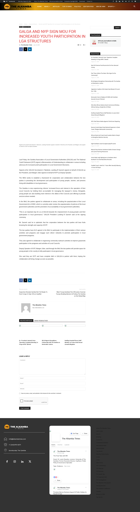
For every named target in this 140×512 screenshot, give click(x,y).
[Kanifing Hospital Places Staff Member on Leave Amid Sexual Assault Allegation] (75, 332)
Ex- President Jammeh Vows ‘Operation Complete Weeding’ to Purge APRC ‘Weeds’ (28, 342)
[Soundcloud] (125, 1)
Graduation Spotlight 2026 (71, 1)
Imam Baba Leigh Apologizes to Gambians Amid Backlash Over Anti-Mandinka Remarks (103, 158)
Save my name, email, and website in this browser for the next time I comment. (41, 393)
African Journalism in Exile (107, 41)
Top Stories (67, 6)
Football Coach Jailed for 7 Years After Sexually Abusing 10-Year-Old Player (106, 166)
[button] (134, 7)
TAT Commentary (101, 465)
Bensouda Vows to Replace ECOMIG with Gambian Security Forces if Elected (104, 98)
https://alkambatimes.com (38, 307)
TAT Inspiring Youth (101, 477)
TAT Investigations (101, 480)
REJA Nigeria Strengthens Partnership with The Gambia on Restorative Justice (51, 342)
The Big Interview (100, 485)
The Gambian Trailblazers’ (103, 488)
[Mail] (122, 1)
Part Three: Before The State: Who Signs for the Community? (103, 74)
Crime (98, 460)
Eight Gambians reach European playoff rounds (103, 143)
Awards (98, 434)
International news (101, 445)
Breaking (98, 437)
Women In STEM (100, 494)
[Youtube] (135, 1)
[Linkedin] (119, 1)
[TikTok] (129, 1)
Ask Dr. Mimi (100, 6)
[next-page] (23, 348)
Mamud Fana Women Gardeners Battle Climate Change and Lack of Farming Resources (105, 150)
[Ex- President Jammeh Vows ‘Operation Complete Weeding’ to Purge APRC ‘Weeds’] (29, 332)
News (46, 6)
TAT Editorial (99, 468)
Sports (111, 6)
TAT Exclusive (99, 471)
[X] (132, 1)
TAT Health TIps (100, 474)
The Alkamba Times (26, 45)
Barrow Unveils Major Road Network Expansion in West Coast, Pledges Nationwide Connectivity (105, 128)
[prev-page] (20, 348)
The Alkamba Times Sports (103, 483)
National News (33, 24)
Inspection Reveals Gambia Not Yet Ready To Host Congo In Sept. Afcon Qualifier (33, 293)
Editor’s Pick (88, 6)
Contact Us (89, 1)
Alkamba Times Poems (102, 454)
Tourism (98, 491)
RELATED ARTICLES (26, 320)
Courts (98, 457)
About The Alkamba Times (41, 1)
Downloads (82, 1)
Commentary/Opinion (102, 442)
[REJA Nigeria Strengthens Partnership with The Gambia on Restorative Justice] (52, 332)
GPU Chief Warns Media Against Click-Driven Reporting (105, 121)
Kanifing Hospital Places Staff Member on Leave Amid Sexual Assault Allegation (73, 342)
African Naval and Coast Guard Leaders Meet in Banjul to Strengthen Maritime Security (105, 136)
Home (39, 6)
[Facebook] (113, 1)
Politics (77, 6)
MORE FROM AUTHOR (41, 320)
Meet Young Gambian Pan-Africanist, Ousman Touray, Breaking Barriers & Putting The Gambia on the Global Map (70, 294)
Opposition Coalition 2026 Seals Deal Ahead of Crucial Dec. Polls (105, 90)
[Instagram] (116, 1)
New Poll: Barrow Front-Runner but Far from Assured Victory (104, 66)
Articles (56, 6)
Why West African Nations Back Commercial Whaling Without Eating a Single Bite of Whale (105, 106)
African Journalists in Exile (56, 1)
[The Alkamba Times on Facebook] (55, 437)
